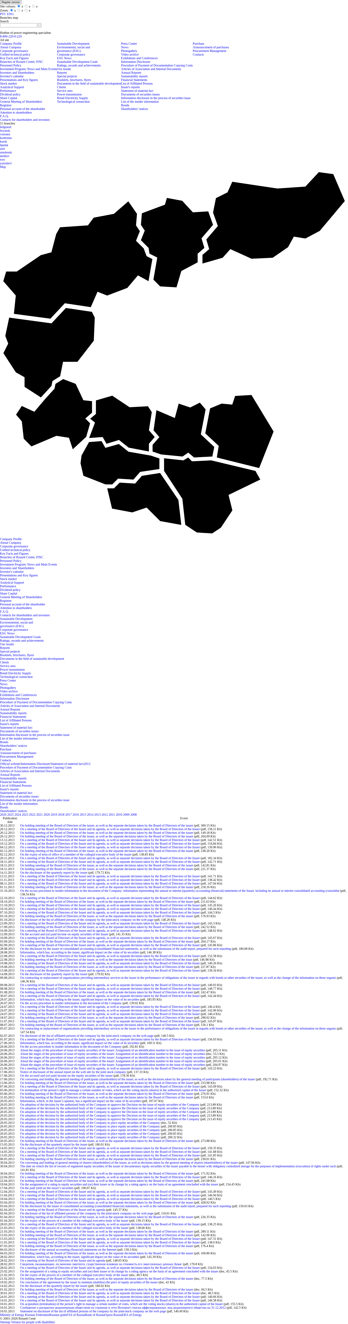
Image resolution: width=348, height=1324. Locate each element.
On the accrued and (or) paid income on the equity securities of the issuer (66, 1075)
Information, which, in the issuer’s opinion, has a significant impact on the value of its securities (80, 1101)
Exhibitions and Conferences (139, 58)
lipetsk (4, 145)
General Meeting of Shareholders (21, 101)
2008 (133, 814)
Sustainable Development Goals (77, 61)
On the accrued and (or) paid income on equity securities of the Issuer (64, 934)
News (124, 47)
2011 (112, 814)
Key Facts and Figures (14, 58)
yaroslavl (5, 163)
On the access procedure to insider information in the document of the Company (71, 1003)
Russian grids (57, 1315)
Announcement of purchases (211, 47)
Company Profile (11, 43)
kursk (3, 141)
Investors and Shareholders (17, 72)
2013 (87, 764)
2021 (40, 814)
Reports (62, 72)
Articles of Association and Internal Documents (151, 69)
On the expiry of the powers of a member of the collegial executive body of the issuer (74, 1220)
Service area (64, 90)
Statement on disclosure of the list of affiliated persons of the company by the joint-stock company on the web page (93, 1311)
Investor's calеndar (12, 76)
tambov (4, 156)
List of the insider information (140, 101)
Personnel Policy (10, 65)
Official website (10, 764)
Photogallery (129, 51)
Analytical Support (12, 87)
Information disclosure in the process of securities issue (156, 98)
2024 (18, 814)
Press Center (129, 43)
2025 (10, 814)
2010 (119, 814)
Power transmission (69, 94)
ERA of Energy (132, 1315)
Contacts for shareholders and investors (25, 119)
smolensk (6, 152)
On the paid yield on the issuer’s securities (47, 1188)
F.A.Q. (4, 116)
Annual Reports (131, 72)
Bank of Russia (95, 1315)
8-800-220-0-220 (11, 36)
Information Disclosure (135, 61)
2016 (76, 814)
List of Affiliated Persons (137, 83)
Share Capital (8, 98)
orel (2, 148)
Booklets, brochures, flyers (74, 80)
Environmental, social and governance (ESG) (73, 49)
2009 (126, 814)
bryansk (5, 130)
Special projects (67, 76)
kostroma (6, 138)
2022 (32, 814)
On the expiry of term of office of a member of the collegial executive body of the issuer (76, 854)
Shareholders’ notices (134, 109)
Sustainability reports (134, 76)
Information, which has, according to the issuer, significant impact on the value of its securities (79, 952)
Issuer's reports (130, 87)
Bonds (125, 105)
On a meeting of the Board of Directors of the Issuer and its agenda (62, 1209)
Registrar (5, 105)
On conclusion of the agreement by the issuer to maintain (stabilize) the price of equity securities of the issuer (89, 1282)
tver (2, 159)
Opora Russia (113, 1315)
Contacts (198, 54)
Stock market (8, 83)
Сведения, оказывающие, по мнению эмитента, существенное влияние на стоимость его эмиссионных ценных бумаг (101, 1264)
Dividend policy (10, 94)
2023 (25, 814)
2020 (47, 814)
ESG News (64, 58)
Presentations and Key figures (19, 80)
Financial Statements (134, 80)
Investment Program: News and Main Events (28, 69)
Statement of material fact (137, 90)
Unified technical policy (15, 54)
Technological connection (73, 101)
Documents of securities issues (140, 94)
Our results (64, 69)
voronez (5, 134)
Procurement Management (209, 51)
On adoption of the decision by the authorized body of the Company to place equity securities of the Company (90, 1122)
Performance (8, 90)
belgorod (5, 127)
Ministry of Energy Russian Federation (24, 1315)
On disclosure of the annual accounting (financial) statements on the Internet (68, 1249)
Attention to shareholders (16, 112)
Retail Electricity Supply (72, 98)
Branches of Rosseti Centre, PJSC (21, 61)
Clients (61, 87)
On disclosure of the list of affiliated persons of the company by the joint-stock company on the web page (86, 919)
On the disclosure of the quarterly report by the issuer (53, 872)
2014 (90, 814)
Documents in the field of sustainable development (89, 83)
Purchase (198, 43)
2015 (83, 814)
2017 (68, 814)
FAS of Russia (75, 1315)
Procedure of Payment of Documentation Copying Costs (157, 65)
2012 (105, 814)
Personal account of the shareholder (22, 109)
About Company (10, 47)
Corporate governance (14, 51)
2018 (61, 814)
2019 (54, 814)
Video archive (130, 54)
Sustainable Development (73, 43)
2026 (3, 814)
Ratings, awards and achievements (79, 65)
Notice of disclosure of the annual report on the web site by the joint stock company (73, 1072)
